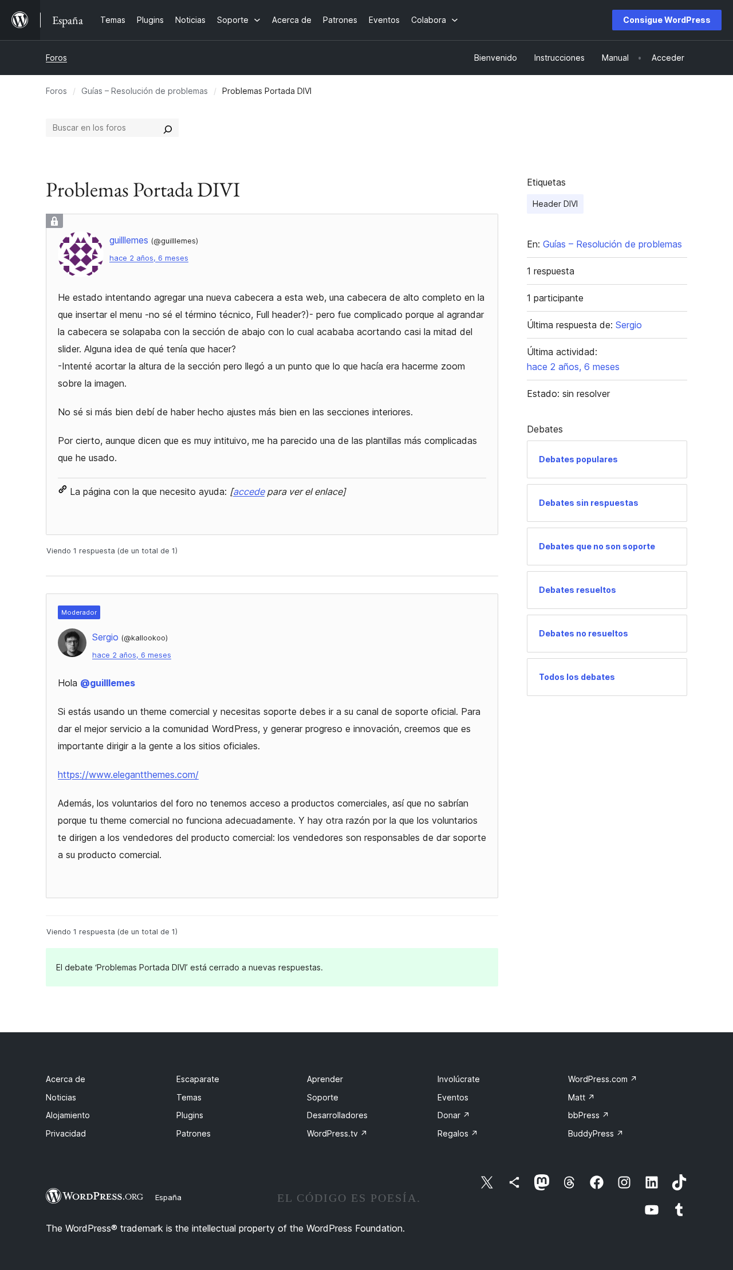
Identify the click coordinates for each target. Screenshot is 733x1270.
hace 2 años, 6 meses (148, 258)
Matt (581, 1097)
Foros (56, 57)
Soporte (322, 1097)
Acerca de (65, 1079)
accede (249, 491)
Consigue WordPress (667, 20)
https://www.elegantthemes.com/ (128, 774)
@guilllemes (107, 683)
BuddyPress (596, 1133)
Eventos (453, 1097)
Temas (189, 1097)
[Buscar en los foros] (168, 128)
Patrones (193, 1133)
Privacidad (66, 1133)
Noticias (61, 1097)
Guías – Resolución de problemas (144, 91)
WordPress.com (602, 1079)
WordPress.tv (337, 1133)
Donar (454, 1115)
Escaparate (197, 1079)
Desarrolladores (337, 1115)
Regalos (458, 1133)
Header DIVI (555, 204)
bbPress (588, 1115)
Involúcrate (459, 1079)
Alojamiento (68, 1115)
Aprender (325, 1079)
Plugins (189, 1115)
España (168, 1197)
